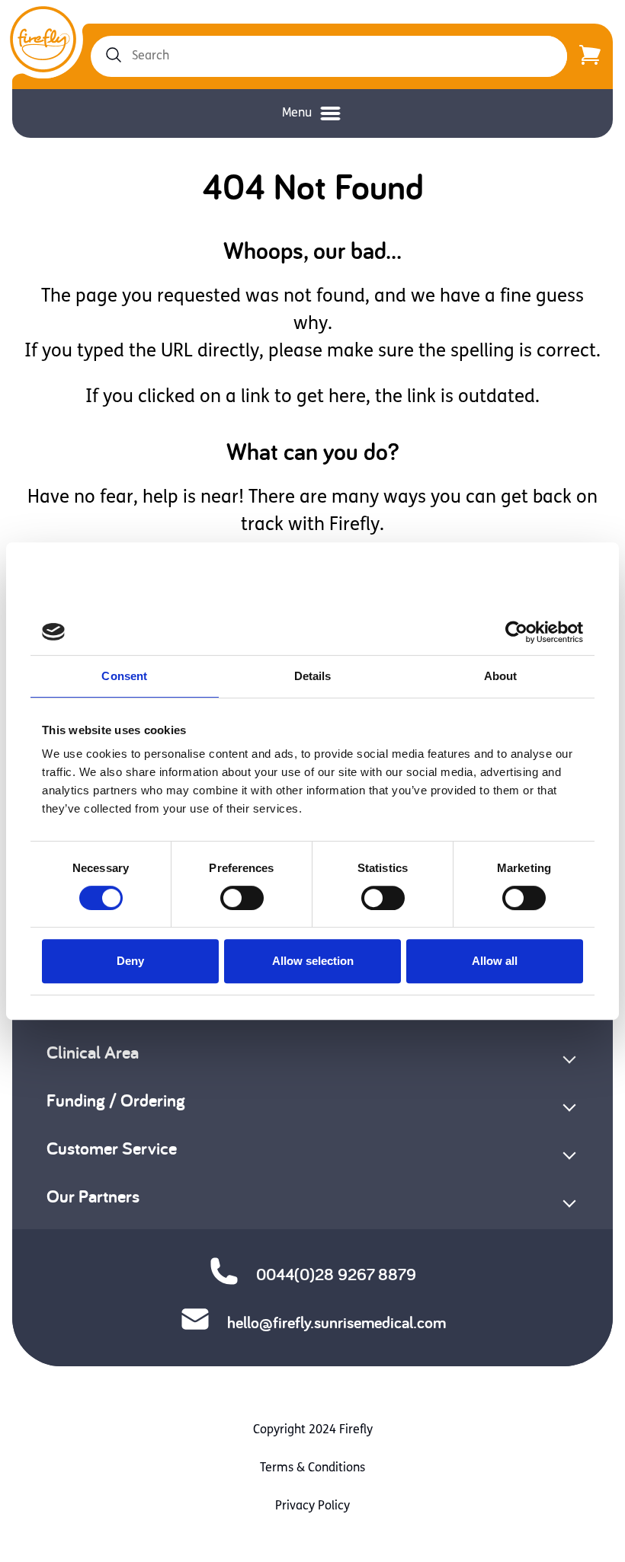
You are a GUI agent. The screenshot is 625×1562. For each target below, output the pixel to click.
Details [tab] (313, 675)
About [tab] (501, 675)
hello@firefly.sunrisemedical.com (336, 1322)
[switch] (242, 898)
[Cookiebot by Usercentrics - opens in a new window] (516, 632)
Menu (297, 113)
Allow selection (313, 960)
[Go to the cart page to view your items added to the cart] (590, 56)
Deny (130, 960)
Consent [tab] (124, 675)
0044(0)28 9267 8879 (336, 1274)
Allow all (495, 960)
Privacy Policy (312, 1506)
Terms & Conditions (312, 1468)
